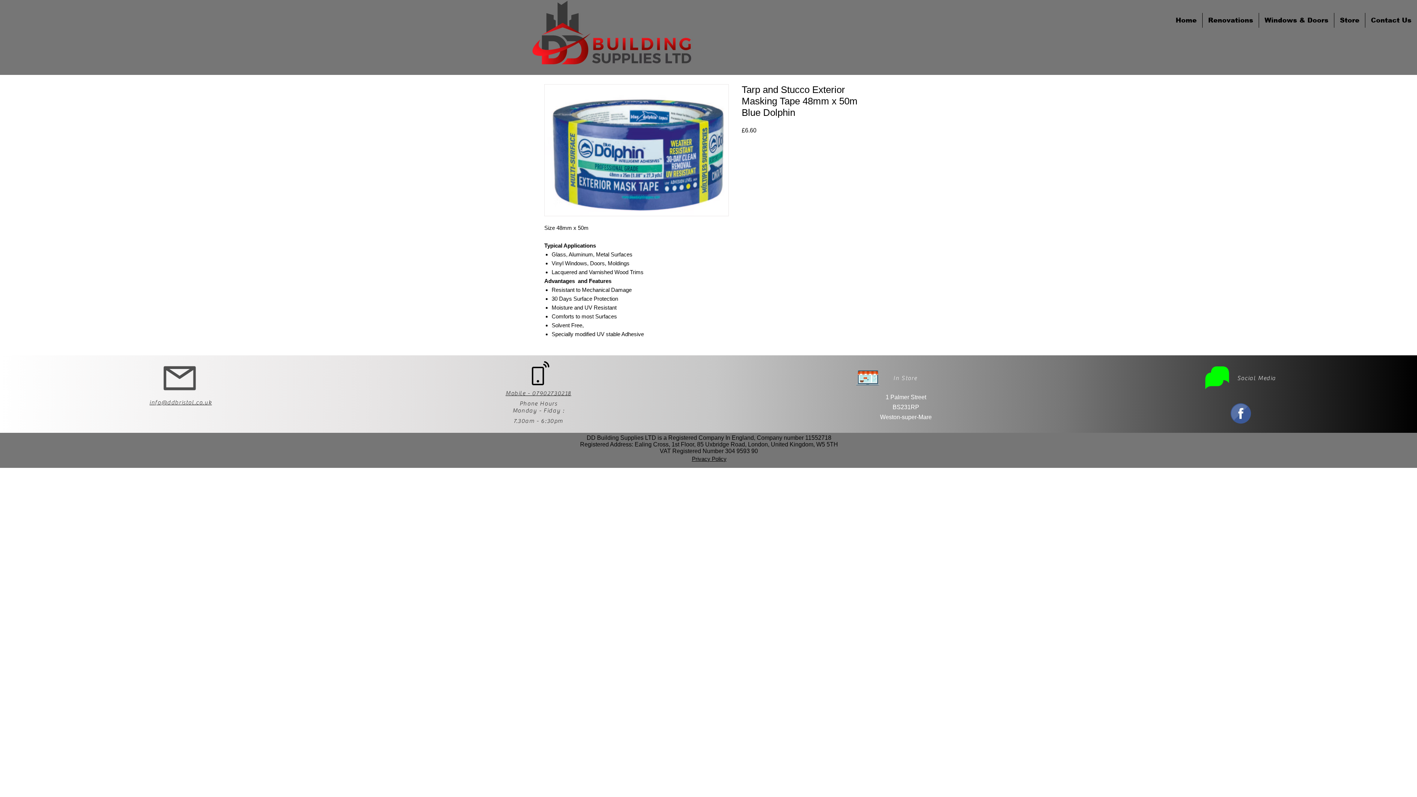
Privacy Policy (709, 459)
